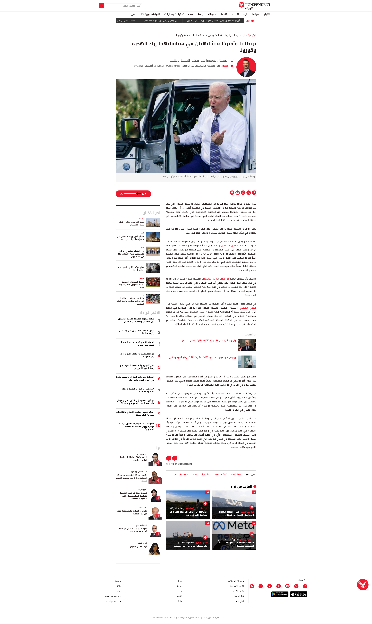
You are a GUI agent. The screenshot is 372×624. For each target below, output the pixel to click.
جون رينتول (227, 65)
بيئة (143, 263)
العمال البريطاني (229, 245)
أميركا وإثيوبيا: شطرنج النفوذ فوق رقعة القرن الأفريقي (137, 367)
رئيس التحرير (238, 591)
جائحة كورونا (236, 474)
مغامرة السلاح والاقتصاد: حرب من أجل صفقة (191, 544)
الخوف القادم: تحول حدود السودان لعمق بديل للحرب (137, 343)
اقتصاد (235, 14)
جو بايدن (224, 278)
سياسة (255, 14)
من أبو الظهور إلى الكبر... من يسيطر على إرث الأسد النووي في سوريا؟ (135, 402)
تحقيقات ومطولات (174, 14)
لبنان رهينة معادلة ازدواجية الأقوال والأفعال (236, 513)
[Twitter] (296, 586)
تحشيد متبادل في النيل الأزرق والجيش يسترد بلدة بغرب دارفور (125, 20)
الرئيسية (252, 35)
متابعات (141, 218)
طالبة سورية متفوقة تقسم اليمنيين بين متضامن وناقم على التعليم (136, 320)
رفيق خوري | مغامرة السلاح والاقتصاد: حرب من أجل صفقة (135, 413)
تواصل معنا (239, 596)
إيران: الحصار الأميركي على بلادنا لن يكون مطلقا (136, 332)
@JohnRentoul (173, 65)
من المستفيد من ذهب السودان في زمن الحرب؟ (136, 355)
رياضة (200, 14)
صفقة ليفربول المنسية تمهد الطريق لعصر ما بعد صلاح (131, 285)
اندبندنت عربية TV (150, 14)
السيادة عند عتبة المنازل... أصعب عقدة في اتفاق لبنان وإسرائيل (135, 378)
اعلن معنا (240, 601)
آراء (245, 14)
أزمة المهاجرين (220, 474)
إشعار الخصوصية (236, 586)
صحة (190, 14)
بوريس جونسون (210, 278)
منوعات (212, 14)
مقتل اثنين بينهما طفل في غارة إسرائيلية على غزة (130, 237)
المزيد (133, 14)
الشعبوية (206, 474)
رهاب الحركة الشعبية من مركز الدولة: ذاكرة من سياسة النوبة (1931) (188, 512)
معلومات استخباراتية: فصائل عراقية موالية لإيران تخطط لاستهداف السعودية (136, 426)
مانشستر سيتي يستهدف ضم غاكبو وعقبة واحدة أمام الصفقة (130, 301)
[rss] (252, 586)
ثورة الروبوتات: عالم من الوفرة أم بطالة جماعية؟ (131, 530)
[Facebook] (305, 586)
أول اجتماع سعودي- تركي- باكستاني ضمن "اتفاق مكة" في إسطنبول (227, 20)
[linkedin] (269, 586)
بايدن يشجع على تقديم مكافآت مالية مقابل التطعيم (208, 340)
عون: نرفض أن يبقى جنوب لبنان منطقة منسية (175, 20)
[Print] (232, 192)
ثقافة (224, 14)
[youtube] (278, 586)
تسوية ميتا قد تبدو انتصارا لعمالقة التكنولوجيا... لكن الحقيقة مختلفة (235, 543)
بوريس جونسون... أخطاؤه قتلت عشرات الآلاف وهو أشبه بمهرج (202, 357)
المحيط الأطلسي (181, 474)
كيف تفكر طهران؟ (137, 547)
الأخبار (267, 14)
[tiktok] (261, 586)
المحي (194, 474)
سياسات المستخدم (235, 581)
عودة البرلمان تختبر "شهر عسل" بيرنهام (131, 223)
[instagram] (287, 586)
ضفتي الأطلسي (247, 308)
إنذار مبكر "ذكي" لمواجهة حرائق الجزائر (131, 268)
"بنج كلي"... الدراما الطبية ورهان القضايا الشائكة (137, 390)
